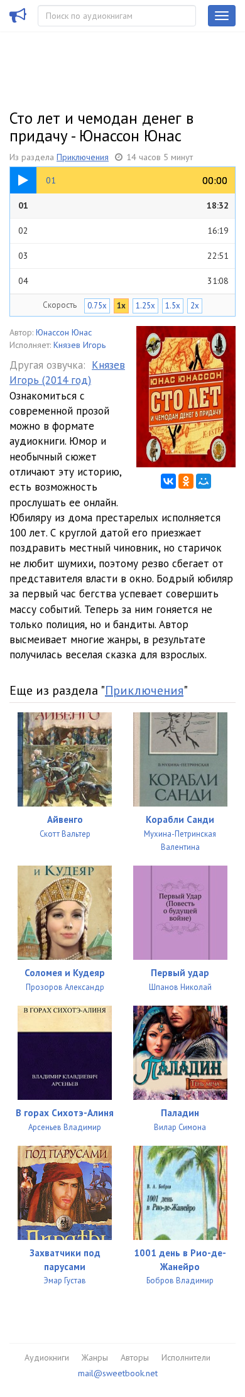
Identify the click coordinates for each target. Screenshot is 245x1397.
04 (123, 280)
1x (121, 305)
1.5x (172, 305)
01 (123, 205)
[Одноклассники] (185, 481)
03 (123, 255)
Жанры (95, 1357)
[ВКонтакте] (168, 481)
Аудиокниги (46, 1357)
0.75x (97, 305)
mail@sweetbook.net (118, 1373)
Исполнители (185, 1357)
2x (194, 305)
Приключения (83, 157)
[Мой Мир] (203, 481)
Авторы (135, 1357)
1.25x (145, 305)
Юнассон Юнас (64, 332)
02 (123, 230)
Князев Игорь (79, 345)
